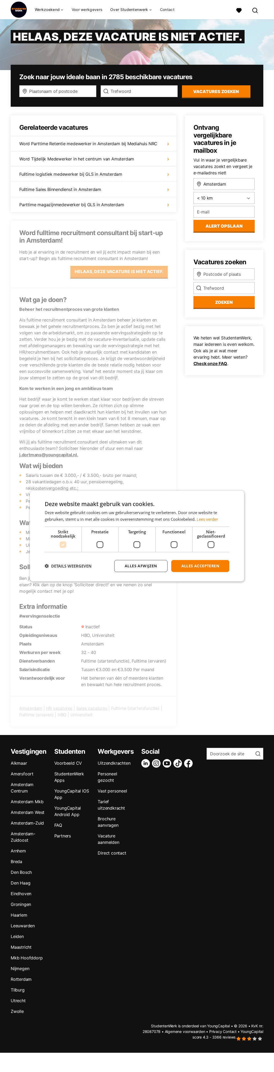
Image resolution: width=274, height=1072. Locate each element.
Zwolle (17, 1011)
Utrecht (18, 1000)
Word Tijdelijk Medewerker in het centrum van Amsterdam (76, 159)
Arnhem (18, 850)
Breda (16, 861)
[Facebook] (189, 763)
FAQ (58, 825)
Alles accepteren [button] (200, 565)
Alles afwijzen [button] (141, 565)
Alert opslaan (224, 226)
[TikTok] (178, 763)
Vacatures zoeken (216, 91)
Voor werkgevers (87, 9)
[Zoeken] (255, 9)
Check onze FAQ (210, 363)
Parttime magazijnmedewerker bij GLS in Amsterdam (71, 204)
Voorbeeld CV (68, 763)
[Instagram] (157, 763)
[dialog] (137, 536)
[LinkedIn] (146, 763)
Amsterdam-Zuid (27, 823)
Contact (167, 9)
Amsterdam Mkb (27, 801)
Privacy (215, 1031)
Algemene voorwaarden (185, 1031)
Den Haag (20, 883)
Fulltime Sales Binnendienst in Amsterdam (60, 189)
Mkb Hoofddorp (27, 957)
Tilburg (18, 990)
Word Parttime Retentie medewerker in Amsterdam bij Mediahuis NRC (88, 143)
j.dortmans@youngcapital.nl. (48, 454)
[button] (68, 566)
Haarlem (19, 915)
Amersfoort (22, 773)
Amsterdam (30, 708)
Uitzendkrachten (114, 763)
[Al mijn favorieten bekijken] (239, 9)
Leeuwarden (23, 925)
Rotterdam (21, 979)
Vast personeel (112, 791)
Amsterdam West (27, 812)
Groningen (21, 904)
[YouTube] (168, 763)
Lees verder (207, 519)
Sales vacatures (91, 708)
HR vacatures (59, 708)
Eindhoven (21, 893)
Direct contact (112, 853)
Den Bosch (21, 872)
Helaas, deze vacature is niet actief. (119, 271)
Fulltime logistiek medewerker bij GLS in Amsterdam (70, 174)
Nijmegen (20, 968)
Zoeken (224, 302)
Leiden (17, 936)
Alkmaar (19, 763)
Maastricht (21, 947)
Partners (62, 836)
